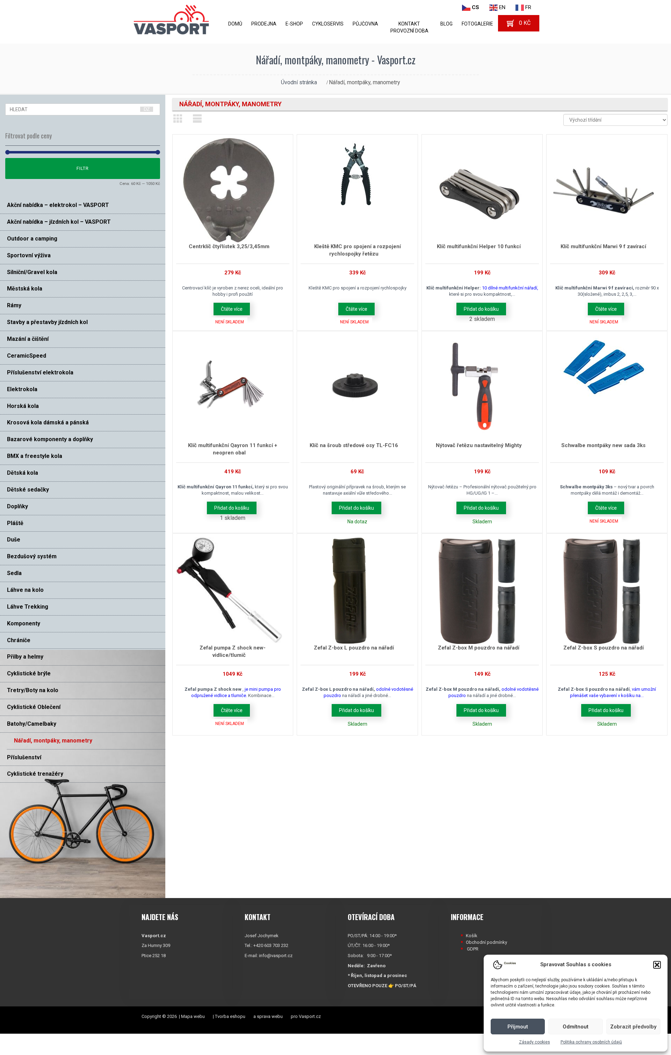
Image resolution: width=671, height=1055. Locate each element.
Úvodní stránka (299, 82)
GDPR (472, 949)
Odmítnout (576, 1027)
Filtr (83, 168)
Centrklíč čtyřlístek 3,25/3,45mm (229, 246)
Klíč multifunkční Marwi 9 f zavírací (603, 246)
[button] (657, 964)
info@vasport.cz (276, 955)
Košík (471, 935)
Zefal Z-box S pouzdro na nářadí (603, 648)
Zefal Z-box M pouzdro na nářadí (478, 648)
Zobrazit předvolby (633, 1027)
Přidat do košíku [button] (481, 309)
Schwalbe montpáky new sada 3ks (603, 445)
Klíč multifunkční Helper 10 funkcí (479, 246)
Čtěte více (232, 309)
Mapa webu (193, 1016)
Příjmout (517, 1027)
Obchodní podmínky (486, 942)
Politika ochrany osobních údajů (591, 1042)
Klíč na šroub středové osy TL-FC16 (354, 445)
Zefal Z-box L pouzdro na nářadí (354, 648)
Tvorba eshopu (230, 1016)
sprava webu (270, 1016)
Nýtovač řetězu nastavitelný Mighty (479, 445)
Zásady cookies (534, 1042)
